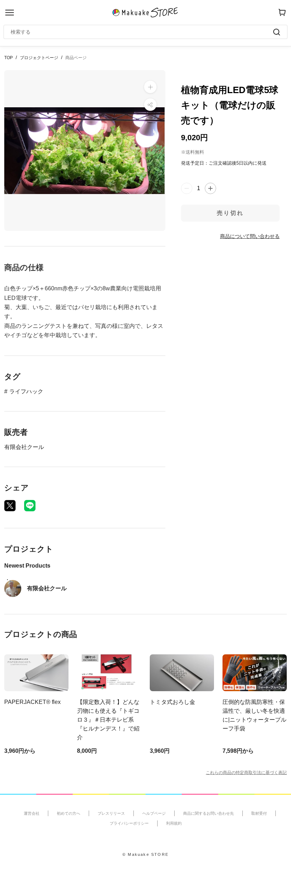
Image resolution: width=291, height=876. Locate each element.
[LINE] (29, 505)
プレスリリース (111, 813)
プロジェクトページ (39, 57)
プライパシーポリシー (129, 823)
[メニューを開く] (10, 12)
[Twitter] (10, 505)
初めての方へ (68, 813)
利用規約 (174, 823)
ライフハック (26, 391)
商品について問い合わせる (250, 236)
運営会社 (31, 813)
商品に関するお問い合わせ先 (208, 813)
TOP (8, 57)
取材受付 (259, 813)
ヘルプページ (154, 813)
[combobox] (142, 32)
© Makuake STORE (145, 854)
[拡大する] (150, 87)
